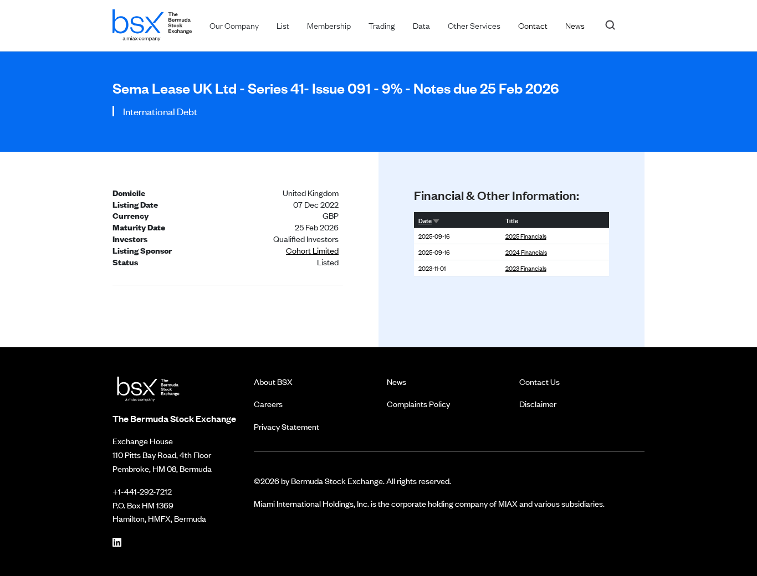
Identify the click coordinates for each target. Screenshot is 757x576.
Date (425, 219)
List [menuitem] (283, 25)
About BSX (273, 381)
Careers (268, 403)
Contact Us (539, 381)
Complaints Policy (418, 403)
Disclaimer (537, 403)
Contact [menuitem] (533, 25)
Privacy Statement (286, 426)
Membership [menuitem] (329, 25)
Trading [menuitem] (382, 25)
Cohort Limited (312, 250)
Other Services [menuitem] (474, 25)
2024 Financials (526, 252)
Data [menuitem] (421, 25)
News (396, 381)
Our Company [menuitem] (234, 25)
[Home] (152, 23)
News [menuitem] (575, 25)
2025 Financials (525, 236)
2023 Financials (525, 268)
